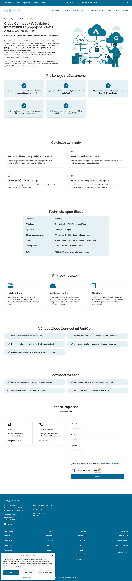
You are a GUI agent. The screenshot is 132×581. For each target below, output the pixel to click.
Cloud (83, 10)
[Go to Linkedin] (12, 524)
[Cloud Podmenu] (87, 10)
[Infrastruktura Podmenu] (118, 10)
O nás (44, 3)
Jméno (74, 423)
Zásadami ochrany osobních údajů (107, 464)
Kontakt (125, 10)
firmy (50, 531)
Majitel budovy (122, 540)
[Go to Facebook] (5, 524)
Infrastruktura (111, 10)
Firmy (18, 3)
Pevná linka (8, 550)
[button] (52, 555)
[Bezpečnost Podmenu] (102, 10)
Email (73, 434)
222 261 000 (74, 3)
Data (66, 10)
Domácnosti (8, 3)
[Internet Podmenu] (60, 10)
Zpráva (74, 445)
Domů (6, 19)
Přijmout (11, 573)
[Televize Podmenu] (12, 540)
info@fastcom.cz (91, 3)
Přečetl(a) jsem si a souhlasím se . (96, 464)
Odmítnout (28, 573)
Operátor (26, 3)
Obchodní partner (121, 545)
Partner (35, 3)
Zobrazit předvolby (45, 573)
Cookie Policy (27, 577)
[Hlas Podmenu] (78, 10)
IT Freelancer (123, 536)
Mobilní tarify (8, 545)
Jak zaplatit (123, 552)
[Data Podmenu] (69, 10)
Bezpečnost (95, 10)
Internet (55, 10)
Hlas (74, 10)
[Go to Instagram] (8, 524)
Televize (7, 540)
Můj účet (125, 3)
